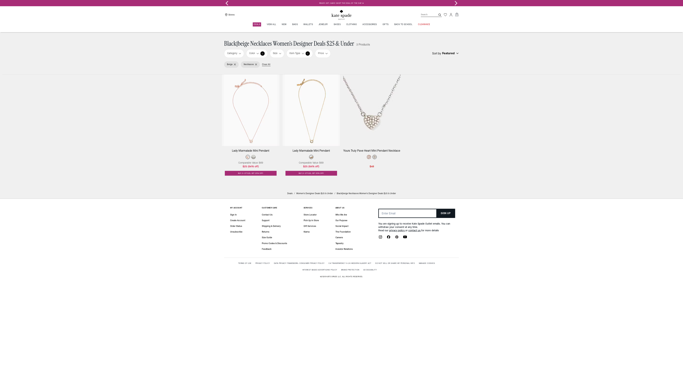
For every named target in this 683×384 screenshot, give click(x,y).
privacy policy (397, 230)
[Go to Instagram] (380, 238)
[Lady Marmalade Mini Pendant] (250, 110)
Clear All (266, 64)
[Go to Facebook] (388, 238)
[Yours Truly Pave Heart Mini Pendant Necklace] (372, 110)
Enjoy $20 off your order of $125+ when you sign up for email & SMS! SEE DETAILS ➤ (343, 3)
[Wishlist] (445, 15)
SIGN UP (446, 213)
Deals (290, 193)
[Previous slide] (227, 3)
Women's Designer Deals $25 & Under (314, 193)
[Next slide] (456, 3)
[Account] (451, 15)
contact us (414, 230)
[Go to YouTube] (405, 238)
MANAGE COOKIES (427, 263)
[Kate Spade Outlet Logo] (341, 15)
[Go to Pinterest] (397, 238)
